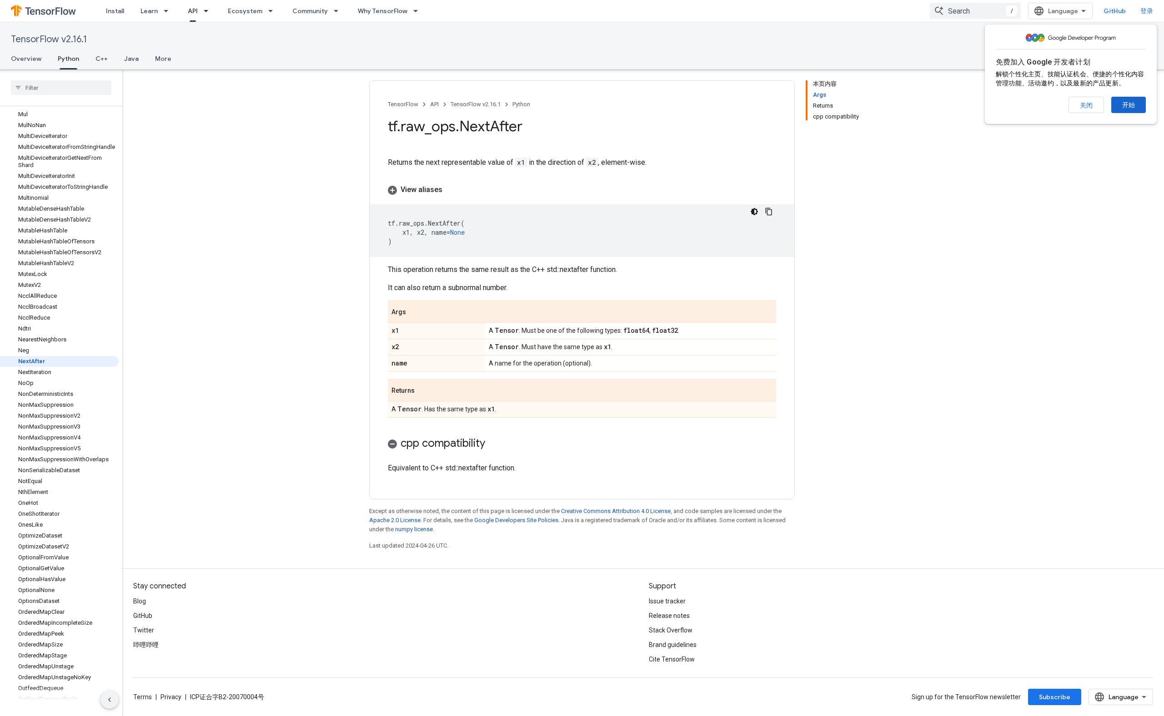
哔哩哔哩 (146, 644)
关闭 (1086, 105)
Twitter (143, 630)
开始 (1128, 105)
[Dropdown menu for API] (209, 11)
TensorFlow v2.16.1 (49, 39)
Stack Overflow (670, 630)
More (163, 58)
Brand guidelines (673, 644)
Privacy (171, 697)
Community (310, 11)
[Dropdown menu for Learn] (169, 11)
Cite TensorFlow (672, 659)
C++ (101, 58)
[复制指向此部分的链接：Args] (415, 312)
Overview (26, 58)
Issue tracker (667, 601)
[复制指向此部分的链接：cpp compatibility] (494, 444)
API (193, 11)
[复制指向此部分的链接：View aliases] (451, 189)
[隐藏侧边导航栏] (109, 700)
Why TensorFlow (382, 11)
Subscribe (1054, 697)
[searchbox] (61, 87)
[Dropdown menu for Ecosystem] (273, 11)
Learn (149, 11)
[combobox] (975, 11)
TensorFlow (403, 104)
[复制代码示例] (769, 211)
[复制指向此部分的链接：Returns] (424, 390)
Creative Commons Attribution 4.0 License (616, 511)
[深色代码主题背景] (754, 211)
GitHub (1115, 11)
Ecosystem (245, 11)
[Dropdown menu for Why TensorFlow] (418, 11)
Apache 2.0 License (395, 520)
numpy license (414, 529)
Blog (139, 601)
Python (68, 58)
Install (115, 11)
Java (131, 58)
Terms (142, 697)
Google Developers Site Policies (516, 520)
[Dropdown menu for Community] (339, 11)
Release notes (669, 615)
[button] (582, 189)
